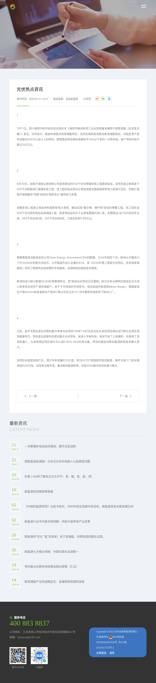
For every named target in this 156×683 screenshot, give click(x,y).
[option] (78, 34)
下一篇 (123, 396)
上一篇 (32, 396)
